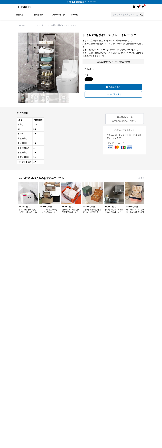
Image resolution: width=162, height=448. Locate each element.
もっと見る (139, 178)
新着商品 (19, 15)
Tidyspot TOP (23, 25)
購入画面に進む (113, 87)
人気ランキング (59, 15)
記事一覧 (74, 15)
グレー (88, 79)
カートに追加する (113, 94)
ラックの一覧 (38, 25)
